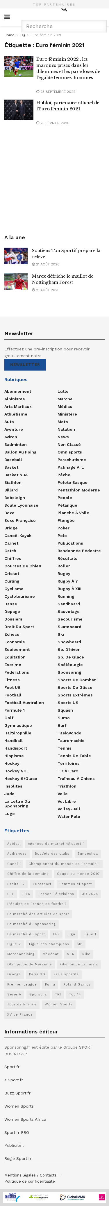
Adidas (13, 844)
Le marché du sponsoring (31, 924)
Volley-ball (69, 809)
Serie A (14, 994)
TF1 (58, 994)
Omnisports (70, 452)
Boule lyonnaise (21, 505)
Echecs (11, 634)
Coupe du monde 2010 (78, 874)
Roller (64, 566)
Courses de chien (22, 566)
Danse (10, 604)
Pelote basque (72, 482)
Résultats (67, 558)
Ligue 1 (89, 934)
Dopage (12, 611)
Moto (63, 421)
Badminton (15, 444)
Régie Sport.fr (17, 1158)
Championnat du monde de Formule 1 (64, 864)
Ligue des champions (49, 944)
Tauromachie (71, 740)
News (63, 437)
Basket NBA (16, 474)
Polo (62, 535)
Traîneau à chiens (76, 778)
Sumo (64, 717)
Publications (70, 543)
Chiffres (12, 558)
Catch (10, 550)
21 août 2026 (47, 264)
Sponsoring (69, 672)
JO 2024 (90, 894)
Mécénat (51, 954)
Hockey (11, 763)
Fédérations (16, 672)
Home (9, 35)
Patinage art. (71, 467)
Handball (13, 740)
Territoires (69, 763)
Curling (11, 581)
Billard (11, 490)
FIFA (26, 894)
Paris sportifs (66, 974)
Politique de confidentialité (29, 1181)
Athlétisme (15, 414)
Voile (63, 793)
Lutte (63, 391)
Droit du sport (19, 626)
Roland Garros (77, 984)
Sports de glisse (75, 687)
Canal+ (13, 864)
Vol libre (67, 801)
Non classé (69, 444)
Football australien (24, 702)
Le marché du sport (26, 934)
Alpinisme (14, 399)
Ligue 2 (14, 944)
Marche (65, 399)
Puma (50, 984)
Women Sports (59, 1004)
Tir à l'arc (68, 771)
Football (13, 695)
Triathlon (67, 786)
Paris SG (37, 974)
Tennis (65, 748)
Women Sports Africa (25, 1119)
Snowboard (69, 642)
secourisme (70, 619)
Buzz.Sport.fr (17, 1093)
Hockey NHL (16, 771)
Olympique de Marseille (29, 964)
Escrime (12, 664)
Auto (9, 421)
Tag (22, 35)
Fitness (12, 679)
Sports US (68, 702)
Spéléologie (70, 664)
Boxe (9, 512)
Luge (9, 813)
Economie (14, 642)
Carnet (11, 543)
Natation (66, 429)
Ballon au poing (20, 452)
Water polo (69, 816)
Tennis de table (74, 755)
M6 (80, 944)
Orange (14, 974)
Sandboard (69, 604)
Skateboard (69, 626)
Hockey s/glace (20, 778)
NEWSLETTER (25, 364)
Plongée (66, 520)
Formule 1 (14, 710)
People (65, 497)
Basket (11, 467)
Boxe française (20, 520)
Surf (62, 725)
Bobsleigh (14, 497)
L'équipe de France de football (36, 904)
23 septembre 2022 (57, 92)
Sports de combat (77, 679)
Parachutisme (72, 459)
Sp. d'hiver (69, 649)
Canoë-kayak (17, 535)
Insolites (13, 786)
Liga (71, 934)
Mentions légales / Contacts (30, 1175)
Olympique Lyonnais (79, 964)
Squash (65, 710)
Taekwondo (69, 733)
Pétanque (67, 505)
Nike (86, 954)
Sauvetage (69, 611)
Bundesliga (88, 854)
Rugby (64, 573)
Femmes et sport (76, 884)
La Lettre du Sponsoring (17, 803)
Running (66, 596)
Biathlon (13, 482)
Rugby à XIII (69, 588)
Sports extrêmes (75, 695)
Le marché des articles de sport (38, 914)
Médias (65, 406)
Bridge (11, 528)
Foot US (12, 687)
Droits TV (16, 884)
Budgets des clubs (52, 854)
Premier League (22, 984)
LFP (56, 934)
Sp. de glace (71, 657)
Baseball (13, 459)
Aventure (13, 429)
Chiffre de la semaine (28, 874)
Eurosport (42, 884)
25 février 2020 (54, 123)
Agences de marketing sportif (56, 844)
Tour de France (22, 1004)
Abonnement (17, 391)
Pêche (64, 474)
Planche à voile (73, 512)
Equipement (17, 649)
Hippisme (14, 755)
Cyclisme (14, 588)
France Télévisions (56, 894)
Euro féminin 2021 (46, 35)
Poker (63, 528)
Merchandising (21, 954)
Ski (61, 634)
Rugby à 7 (68, 581)
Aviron (10, 437)
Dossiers (13, 619)
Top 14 (75, 994)
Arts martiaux (18, 406)
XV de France (20, 1014)
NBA (70, 954)
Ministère (67, 414)
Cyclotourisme (19, 596)
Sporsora (38, 994)
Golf (8, 717)
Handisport (15, 748)
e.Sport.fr (13, 1080)
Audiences (17, 854)
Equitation (15, 657)
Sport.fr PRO (16, 1132)
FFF (10, 894)
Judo (9, 793)
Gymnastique (18, 725)
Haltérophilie (17, 733)
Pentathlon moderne (79, 490)
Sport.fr (11, 1066)
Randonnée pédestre (79, 550)
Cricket (11, 573)
